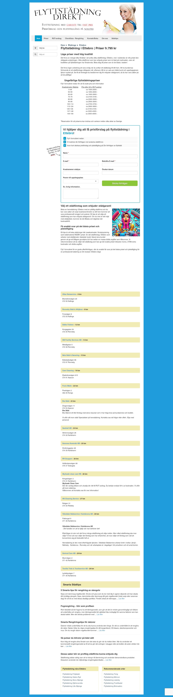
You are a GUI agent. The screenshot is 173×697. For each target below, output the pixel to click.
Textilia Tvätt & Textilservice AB (75, 568)
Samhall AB (67, 428)
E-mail (66, 161)
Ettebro (82, 45)
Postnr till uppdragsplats (73, 177)
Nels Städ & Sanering (70, 355)
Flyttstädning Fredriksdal (113, 683)
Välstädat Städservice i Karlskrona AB (77, 514)
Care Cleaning (68, 370)
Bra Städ (65, 401)
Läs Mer (122, 598)
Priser (46, 38)
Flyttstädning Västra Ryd (72, 677)
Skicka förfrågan (119, 183)
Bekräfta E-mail (108, 161)
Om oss (105, 38)
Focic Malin (67, 386)
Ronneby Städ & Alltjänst (72, 309)
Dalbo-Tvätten (68, 324)
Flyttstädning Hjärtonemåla (73, 683)
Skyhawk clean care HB (71, 474)
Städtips (115, 38)
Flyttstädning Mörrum (112, 677)
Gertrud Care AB (68, 553)
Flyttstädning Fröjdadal (71, 674)
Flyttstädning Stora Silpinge (73, 680)
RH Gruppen (67, 458)
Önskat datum (107, 169)
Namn (66, 153)
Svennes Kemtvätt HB (71, 443)
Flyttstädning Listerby (112, 680)
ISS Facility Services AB (71, 340)
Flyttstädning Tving (111, 674)
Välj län (42, 48)
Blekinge (72, 45)
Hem (38, 38)
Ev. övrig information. (71, 187)
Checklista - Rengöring (74, 38)
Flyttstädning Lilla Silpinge (72, 686)
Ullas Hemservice (69, 294)
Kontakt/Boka (92, 38)
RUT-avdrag (56, 38)
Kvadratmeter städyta (71, 169)
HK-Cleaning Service (70, 498)
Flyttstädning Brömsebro (113, 686)
